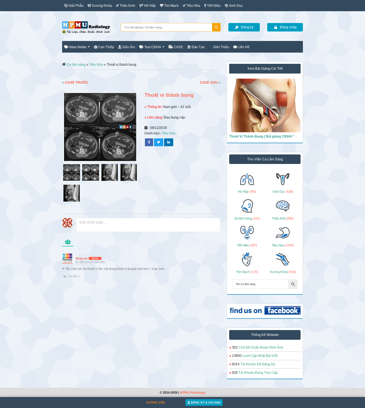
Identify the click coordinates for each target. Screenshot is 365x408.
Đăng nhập (288, 27)
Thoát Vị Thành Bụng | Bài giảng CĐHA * (261, 136)
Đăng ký (247, 27)
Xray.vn (86, 27)
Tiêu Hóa (96, 64)
